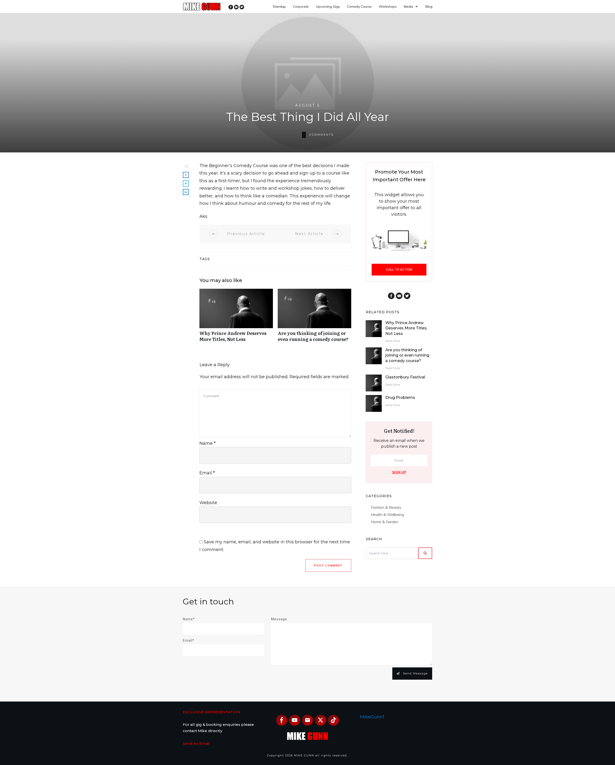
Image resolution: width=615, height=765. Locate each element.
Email (207, 473)
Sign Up (399, 472)
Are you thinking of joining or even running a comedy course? (314, 318)
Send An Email (196, 743)
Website (208, 502)
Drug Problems (400, 397)
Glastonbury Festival (405, 377)
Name (207, 443)
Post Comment (328, 565)
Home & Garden (384, 521)
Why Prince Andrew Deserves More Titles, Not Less (236, 318)
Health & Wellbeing (387, 514)
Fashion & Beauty (386, 507)
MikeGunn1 (372, 717)
